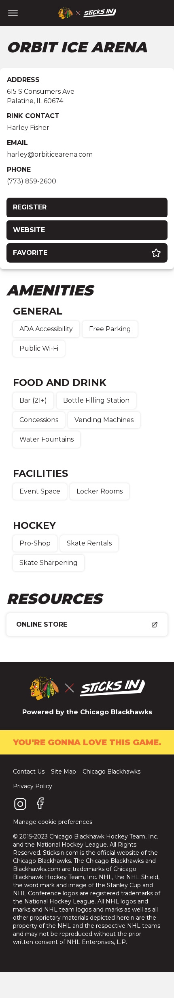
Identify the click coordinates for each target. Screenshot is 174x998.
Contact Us (29, 771)
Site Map (63, 771)
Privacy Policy (32, 786)
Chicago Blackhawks (111, 771)
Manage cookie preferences (52, 822)
